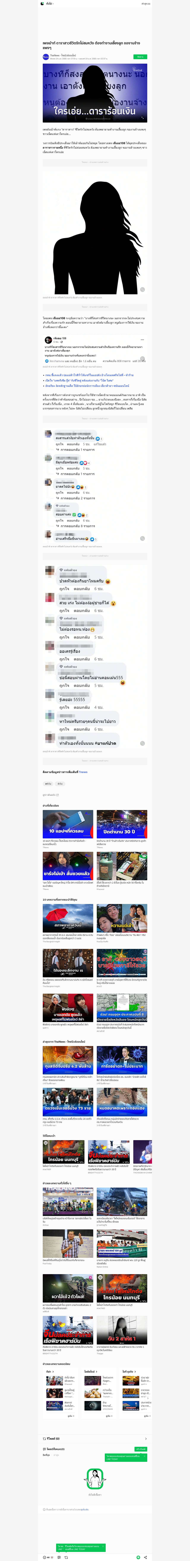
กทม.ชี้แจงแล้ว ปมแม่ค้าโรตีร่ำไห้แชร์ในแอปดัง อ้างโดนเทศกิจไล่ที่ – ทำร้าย (89, 375)
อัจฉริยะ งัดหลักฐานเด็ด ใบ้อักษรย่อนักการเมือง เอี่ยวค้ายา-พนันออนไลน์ (87, 385)
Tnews (83, 772)
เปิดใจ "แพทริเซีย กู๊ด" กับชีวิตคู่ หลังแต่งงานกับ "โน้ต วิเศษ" (79, 380)
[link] (59, 1557)
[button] (48, 1557)
